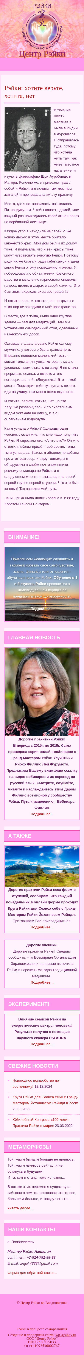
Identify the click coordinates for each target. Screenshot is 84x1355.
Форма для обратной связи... (32, 1273)
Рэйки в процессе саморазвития (42, 1328)
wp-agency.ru (66, 1334)
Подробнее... (42, 609)
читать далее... (20, 1208)
